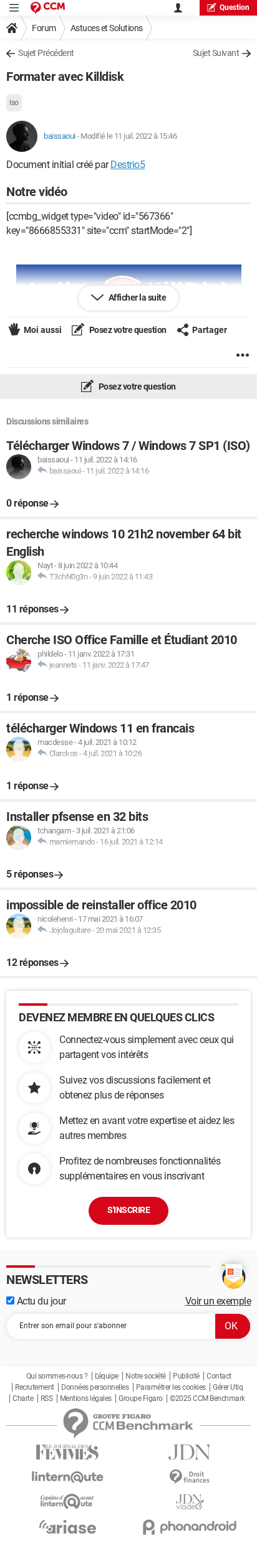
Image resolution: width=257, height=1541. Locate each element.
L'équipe (107, 1376)
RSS (47, 1398)
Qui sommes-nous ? (57, 1376)
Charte (22, 1398)
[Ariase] (67, 1527)
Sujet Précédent (46, 53)
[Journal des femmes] (67, 1452)
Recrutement (34, 1387)
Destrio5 (127, 165)
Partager (209, 330)
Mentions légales (86, 1398)
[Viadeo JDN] (189, 1502)
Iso (14, 102)
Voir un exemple (218, 1301)
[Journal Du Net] (189, 1452)
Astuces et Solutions (106, 28)
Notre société (145, 1376)
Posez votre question (127, 330)
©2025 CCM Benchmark (207, 1398)
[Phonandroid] (189, 1527)
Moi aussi (43, 330)
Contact (218, 1376)
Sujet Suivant (216, 53)
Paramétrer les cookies (171, 1387)
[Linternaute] (67, 1477)
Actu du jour (40, 1301)
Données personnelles (94, 1387)
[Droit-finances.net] (189, 1477)
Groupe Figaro (141, 1398)
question (235, 7)
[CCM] (47, 8)
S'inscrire (128, 1210)
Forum (44, 28)
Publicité (186, 1376)
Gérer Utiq (228, 1387)
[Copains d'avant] (67, 1501)
